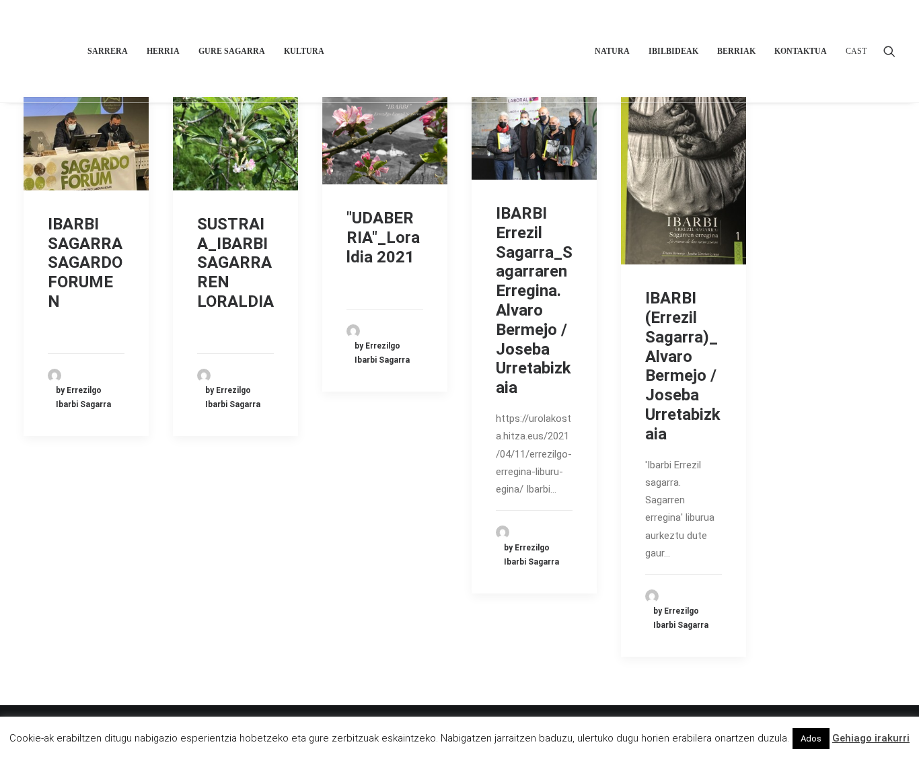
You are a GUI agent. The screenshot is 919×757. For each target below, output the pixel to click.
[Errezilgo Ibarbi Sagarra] (460, 51)
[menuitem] (107, 51)
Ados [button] (811, 738)
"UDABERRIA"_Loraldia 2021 (383, 237)
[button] (889, 51)
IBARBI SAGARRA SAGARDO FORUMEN (85, 263)
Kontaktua (800, 51)
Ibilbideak (673, 51)
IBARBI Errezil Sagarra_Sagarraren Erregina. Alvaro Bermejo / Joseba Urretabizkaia (534, 300)
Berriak (736, 51)
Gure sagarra (231, 51)
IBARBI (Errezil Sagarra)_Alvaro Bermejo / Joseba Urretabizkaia (683, 366)
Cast (856, 51)
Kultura (304, 51)
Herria (163, 51)
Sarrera (107, 51)
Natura (612, 51)
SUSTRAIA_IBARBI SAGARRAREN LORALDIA (235, 263)
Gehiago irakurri (871, 738)
